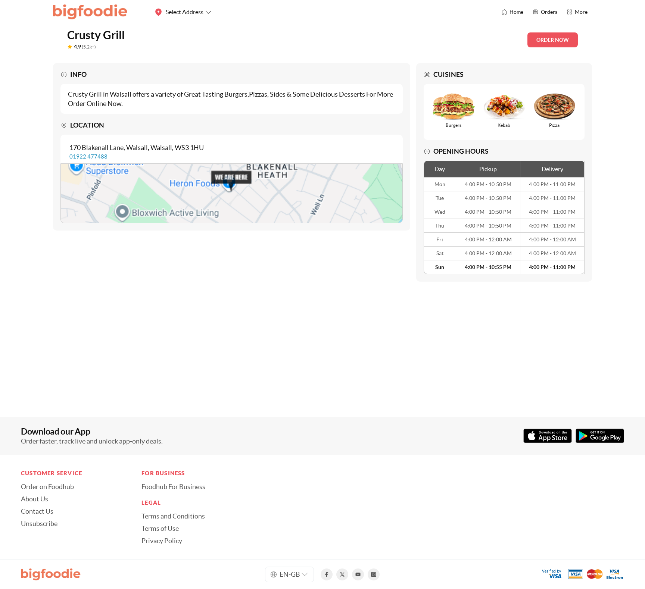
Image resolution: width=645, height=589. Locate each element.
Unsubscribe (39, 523)
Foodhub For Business (173, 487)
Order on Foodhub (47, 487)
